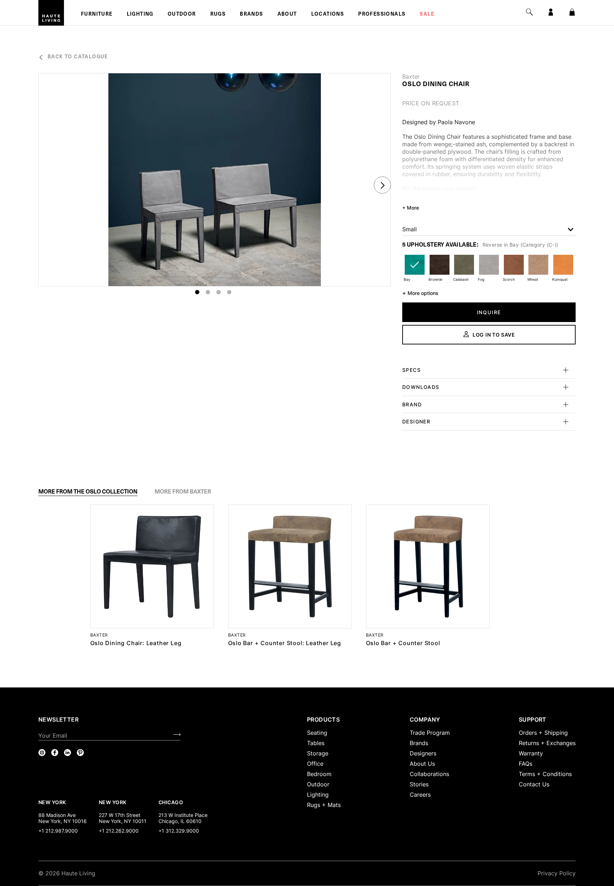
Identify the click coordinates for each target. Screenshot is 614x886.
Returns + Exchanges (547, 743)
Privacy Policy (557, 873)
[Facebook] (54, 752)
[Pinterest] (80, 752)
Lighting (140, 14)
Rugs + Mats (324, 804)
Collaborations (429, 773)
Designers (423, 753)
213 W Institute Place (183, 815)
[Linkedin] (67, 752)
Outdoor (182, 14)
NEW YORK (52, 802)
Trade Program (430, 732)
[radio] (414, 269)
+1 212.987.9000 (58, 831)
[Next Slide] (382, 185)
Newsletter (58, 719)
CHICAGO (170, 802)
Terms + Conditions (545, 773)
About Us (422, 763)
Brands (251, 14)
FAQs (525, 763)
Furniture (97, 14)
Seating (317, 732)
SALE (427, 14)
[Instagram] (41, 752)
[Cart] (572, 12)
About (287, 14)
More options (420, 292)
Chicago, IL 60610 (179, 821)
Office (315, 763)
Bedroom (319, 773)
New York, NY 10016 (62, 821)
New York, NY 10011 (122, 821)
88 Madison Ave (57, 815)
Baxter (411, 76)
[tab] (88, 491)
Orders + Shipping (543, 732)
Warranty (531, 753)
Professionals (381, 14)
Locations (327, 14)
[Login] (550, 12)
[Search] (529, 12)
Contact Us (534, 784)
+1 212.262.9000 (119, 831)
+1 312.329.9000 (178, 831)
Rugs (218, 14)
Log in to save (494, 335)
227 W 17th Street (119, 815)
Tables (315, 743)
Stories (419, 784)
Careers (420, 794)
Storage (317, 753)
